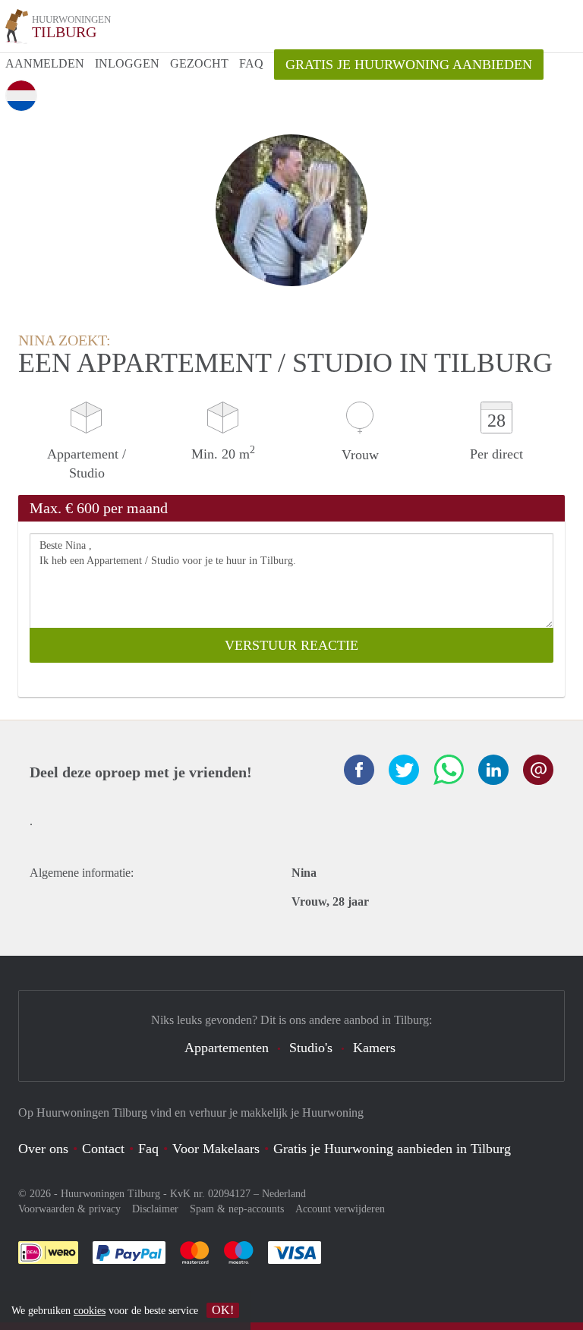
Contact (103, 1148)
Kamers (374, 1047)
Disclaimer (155, 1209)
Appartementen (226, 1047)
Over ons (43, 1148)
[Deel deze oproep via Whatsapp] (448, 770)
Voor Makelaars (216, 1148)
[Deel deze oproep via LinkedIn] (493, 770)
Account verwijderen (340, 1209)
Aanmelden (44, 63)
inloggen (127, 63)
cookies (90, 1310)
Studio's (310, 1047)
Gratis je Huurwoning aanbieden (408, 64)
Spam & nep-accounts (237, 1209)
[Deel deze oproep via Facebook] (359, 770)
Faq (148, 1148)
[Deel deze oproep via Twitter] (404, 770)
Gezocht (199, 63)
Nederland (284, 1193)
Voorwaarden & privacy (69, 1209)
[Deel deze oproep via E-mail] (538, 770)
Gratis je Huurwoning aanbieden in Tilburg (392, 1148)
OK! (223, 1309)
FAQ (251, 63)
